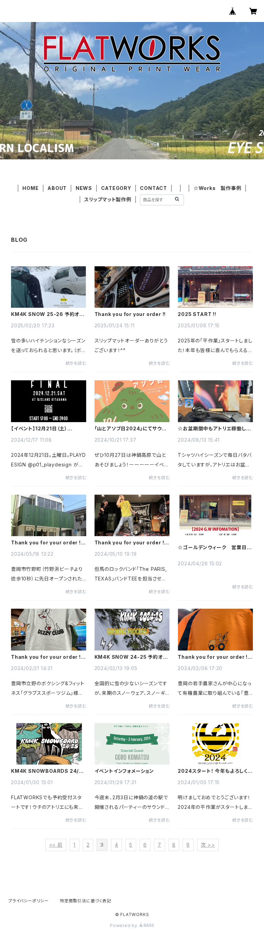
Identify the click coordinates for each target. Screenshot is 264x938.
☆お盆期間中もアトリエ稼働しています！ (214, 428)
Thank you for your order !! (130, 314)
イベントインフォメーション (124, 771)
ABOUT (57, 188)
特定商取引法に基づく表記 (85, 900)
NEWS (84, 188)
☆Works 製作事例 (217, 188)
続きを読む (76, 363)
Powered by (124, 925)
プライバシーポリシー (28, 900)
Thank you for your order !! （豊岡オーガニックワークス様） (215, 657)
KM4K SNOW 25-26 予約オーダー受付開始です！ (48, 314)
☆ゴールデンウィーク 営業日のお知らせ (215, 547)
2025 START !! (197, 314)
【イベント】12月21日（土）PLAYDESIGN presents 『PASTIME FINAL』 (41, 428)
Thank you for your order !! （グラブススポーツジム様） (48, 657)
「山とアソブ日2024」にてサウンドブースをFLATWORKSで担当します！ (131, 428)
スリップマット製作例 (107, 199)
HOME (30, 188)
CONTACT (153, 188)
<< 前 (56, 845)
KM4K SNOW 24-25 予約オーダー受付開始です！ (131, 657)
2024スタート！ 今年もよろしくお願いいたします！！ (215, 771)
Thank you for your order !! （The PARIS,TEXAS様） (132, 542)
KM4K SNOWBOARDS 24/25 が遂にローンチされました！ (48, 771)
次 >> (208, 845)
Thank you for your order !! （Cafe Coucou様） (48, 542)
